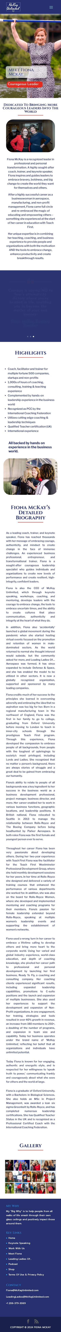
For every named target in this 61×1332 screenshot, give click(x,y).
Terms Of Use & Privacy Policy (26, 1274)
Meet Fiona (15, 1253)
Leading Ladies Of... (20, 1259)
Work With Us (16, 1248)
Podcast (13, 1264)
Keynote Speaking (19, 1243)
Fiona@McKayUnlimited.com (22, 1290)
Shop (11, 1269)
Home (11, 1238)
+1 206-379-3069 (16, 1303)
